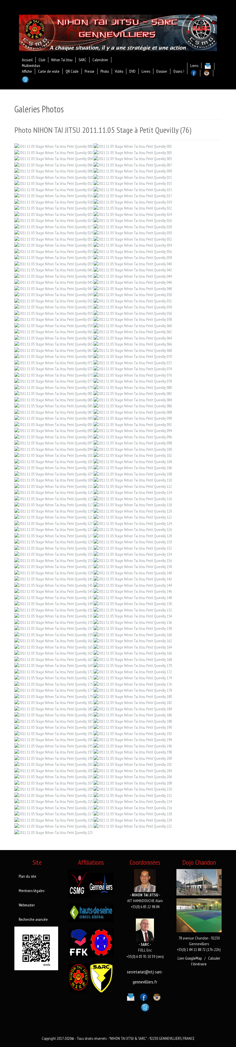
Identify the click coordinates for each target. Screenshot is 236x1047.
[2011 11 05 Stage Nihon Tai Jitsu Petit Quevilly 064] (133, 337)
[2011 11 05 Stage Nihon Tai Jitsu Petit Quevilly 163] (53, 646)
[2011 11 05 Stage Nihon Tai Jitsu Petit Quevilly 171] (53, 671)
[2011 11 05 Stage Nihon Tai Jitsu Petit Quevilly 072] (133, 362)
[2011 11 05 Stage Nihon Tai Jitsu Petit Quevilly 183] (53, 708)
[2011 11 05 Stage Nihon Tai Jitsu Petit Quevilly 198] (133, 751)
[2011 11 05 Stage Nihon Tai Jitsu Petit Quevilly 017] (133, 195)
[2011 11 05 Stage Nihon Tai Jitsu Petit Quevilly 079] (53, 387)
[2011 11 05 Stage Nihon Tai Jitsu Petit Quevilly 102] (133, 455)
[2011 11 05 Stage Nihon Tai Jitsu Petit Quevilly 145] (53, 591)
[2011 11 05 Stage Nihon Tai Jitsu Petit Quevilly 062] (133, 331)
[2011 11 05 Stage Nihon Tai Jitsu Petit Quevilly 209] (53, 788)
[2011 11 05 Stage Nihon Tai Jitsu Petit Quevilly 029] (53, 232)
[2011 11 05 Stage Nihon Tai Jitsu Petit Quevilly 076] (133, 374)
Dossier (161, 71)
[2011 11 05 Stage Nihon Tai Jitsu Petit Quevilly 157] (53, 628)
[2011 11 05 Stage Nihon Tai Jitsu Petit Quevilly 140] (133, 572)
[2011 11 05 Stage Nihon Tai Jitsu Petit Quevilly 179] (53, 696)
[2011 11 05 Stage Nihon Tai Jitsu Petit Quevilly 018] (53, 201)
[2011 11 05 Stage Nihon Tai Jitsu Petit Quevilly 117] (53, 504)
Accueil (27, 59)
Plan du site (27, 876)
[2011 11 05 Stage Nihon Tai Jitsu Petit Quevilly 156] (133, 621)
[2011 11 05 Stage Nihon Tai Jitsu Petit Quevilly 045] (53, 282)
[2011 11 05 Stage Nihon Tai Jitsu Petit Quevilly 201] (53, 764)
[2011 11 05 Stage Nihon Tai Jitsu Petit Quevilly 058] (133, 319)
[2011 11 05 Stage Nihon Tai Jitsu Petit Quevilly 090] (133, 418)
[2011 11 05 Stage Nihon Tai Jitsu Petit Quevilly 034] (133, 245)
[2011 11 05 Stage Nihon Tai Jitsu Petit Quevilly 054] (133, 306)
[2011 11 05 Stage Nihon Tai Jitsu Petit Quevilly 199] (53, 757)
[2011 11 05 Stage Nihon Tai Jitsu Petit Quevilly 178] (133, 690)
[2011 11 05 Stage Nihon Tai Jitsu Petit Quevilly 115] (53, 498)
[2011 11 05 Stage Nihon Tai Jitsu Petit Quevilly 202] (133, 764)
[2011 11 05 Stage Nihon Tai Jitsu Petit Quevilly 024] (133, 213)
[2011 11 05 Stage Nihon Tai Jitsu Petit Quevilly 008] (53, 170)
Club (42, 59)
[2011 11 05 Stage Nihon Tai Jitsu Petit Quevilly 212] (133, 794)
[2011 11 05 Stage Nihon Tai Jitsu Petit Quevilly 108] (133, 473)
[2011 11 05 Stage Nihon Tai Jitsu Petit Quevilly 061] (53, 331)
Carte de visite (49, 71)
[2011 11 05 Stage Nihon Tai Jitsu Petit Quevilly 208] (133, 782)
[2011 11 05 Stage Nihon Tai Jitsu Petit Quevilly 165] (53, 652)
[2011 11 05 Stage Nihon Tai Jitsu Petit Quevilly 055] (53, 312)
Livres (146, 71)
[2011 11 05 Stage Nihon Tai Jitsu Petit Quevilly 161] (53, 640)
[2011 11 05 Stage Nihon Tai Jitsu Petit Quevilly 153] (53, 615)
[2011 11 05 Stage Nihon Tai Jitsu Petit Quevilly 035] (53, 251)
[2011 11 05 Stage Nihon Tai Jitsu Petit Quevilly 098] (133, 442)
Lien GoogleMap (190, 958)
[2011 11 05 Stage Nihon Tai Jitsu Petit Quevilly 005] (133, 158)
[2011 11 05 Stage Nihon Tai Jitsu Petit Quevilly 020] (53, 207)
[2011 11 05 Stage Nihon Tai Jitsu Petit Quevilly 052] (133, 300)
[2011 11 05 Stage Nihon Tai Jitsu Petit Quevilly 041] (53, 269)
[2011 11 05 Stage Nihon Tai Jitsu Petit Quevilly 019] (133, 201)
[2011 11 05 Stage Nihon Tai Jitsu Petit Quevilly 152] (133, 609)
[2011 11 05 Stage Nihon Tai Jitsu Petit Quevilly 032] (133, 238)
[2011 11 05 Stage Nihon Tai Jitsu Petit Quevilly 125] (53, 529)
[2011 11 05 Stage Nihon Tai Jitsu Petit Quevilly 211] (53, 794)
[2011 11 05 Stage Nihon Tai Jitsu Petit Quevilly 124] (133, 523)
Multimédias (31, 65)
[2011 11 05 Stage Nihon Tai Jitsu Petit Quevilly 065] (53, 343)
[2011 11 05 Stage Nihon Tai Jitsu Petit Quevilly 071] (53, 362)
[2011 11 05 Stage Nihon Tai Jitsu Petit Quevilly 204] (133, 770)
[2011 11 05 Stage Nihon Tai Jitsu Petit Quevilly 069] (53, 356)
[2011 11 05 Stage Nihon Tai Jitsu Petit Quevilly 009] (133, 170)
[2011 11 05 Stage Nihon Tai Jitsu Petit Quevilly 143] (53, 584)
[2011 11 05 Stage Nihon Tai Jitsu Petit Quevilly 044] (133, 275)
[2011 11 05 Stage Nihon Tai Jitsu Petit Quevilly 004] (53, 158)
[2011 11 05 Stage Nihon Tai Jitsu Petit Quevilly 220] (133, 819)
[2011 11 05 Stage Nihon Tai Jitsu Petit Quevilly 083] (53, 399)
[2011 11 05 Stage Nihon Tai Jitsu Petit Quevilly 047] (53, 288)
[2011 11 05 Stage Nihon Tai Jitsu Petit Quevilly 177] (53, 690)
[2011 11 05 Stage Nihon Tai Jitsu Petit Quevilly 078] (133, 380)
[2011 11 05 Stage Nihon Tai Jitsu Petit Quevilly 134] (133, 554)
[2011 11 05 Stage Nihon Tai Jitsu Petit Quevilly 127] (53, 535)
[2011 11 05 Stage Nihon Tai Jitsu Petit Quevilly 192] (133, 733)
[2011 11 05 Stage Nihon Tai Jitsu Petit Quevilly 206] (133, 776)
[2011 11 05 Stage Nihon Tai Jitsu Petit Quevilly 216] (133, 807)
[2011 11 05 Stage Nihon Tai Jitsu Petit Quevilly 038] (133, 257)
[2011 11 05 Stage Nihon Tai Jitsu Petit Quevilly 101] (53, 455)
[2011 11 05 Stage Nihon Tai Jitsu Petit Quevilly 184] (133, 708)
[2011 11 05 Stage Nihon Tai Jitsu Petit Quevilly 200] (133, 757)
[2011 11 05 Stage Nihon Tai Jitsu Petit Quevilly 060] (133, 325)
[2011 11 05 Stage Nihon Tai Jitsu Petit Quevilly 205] (53, 776)
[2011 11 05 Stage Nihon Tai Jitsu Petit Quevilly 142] (133, 578)
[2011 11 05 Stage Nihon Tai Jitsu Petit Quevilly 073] (53, 368)
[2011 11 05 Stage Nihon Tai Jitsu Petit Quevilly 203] (53, 770)
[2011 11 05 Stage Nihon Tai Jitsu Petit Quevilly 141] (53, 578)
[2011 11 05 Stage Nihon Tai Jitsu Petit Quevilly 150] (133, 603)
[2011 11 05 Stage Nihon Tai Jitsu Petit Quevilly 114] (133, 492)
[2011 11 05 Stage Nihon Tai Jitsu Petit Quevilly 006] (53, 164)
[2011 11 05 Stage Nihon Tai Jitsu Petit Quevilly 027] (53, 226)
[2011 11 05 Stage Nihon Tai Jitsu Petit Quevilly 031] (53, 238)
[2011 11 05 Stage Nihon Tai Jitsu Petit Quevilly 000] (53, 146)
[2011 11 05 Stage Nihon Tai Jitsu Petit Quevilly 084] (133, 399)
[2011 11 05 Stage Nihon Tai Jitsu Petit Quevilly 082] (133, 393)
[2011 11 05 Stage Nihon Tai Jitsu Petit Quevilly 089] (53, 418)
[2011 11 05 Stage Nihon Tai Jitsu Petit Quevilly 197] (53, 751)
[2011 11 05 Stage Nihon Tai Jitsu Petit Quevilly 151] (53, 609)
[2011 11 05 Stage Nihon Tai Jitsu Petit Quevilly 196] (133, 745)
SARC (82, 59)
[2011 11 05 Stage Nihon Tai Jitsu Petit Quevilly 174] (133, 677)
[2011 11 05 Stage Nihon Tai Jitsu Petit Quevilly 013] (133, 183)
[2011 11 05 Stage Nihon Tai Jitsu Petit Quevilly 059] (53, 325)
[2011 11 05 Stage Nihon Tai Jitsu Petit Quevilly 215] (53, 807)
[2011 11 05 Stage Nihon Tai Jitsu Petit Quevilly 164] (133, 646)
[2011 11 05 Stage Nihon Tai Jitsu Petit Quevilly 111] (53, 485)
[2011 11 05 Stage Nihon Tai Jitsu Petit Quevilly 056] (133, 312)
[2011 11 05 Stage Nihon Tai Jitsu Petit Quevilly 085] (53, 405)
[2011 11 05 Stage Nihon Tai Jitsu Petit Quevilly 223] (53, 832)
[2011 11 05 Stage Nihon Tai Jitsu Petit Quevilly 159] (53, 634)
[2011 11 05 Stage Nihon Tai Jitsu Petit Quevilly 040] (133, 263)
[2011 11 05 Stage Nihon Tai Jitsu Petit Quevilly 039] (53, 263)
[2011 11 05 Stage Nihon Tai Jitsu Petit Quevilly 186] (133, 714)
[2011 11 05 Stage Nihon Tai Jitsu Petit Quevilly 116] (133, 498)
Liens (194, 65)
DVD (132, 71)
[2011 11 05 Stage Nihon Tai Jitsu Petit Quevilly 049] (53, 294)
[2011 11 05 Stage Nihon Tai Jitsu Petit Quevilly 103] (53, 461)
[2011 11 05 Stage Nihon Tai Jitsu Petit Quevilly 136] (133, 560)
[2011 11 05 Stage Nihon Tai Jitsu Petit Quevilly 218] (133, 813)
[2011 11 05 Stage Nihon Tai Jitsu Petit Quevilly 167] (53, 658)
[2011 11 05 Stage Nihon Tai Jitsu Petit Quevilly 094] (133, 430)
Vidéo (119, 71)
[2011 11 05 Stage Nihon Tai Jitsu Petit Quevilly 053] (53, 306)
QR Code (72, 71)
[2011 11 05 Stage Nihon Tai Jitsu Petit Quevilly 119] (53, 510)
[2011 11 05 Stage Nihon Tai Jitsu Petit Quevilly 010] (53, 176)
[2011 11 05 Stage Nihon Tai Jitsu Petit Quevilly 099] (53, 448)
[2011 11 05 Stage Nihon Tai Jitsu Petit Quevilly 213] (53, 801)
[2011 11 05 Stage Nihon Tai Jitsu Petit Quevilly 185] (53, 714)
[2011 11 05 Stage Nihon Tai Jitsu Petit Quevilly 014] (53, 189)
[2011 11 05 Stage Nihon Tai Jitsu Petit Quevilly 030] (133, 232)
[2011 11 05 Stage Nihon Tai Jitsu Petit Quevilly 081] (53, 393)
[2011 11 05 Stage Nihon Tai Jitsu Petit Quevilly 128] (133, 535)
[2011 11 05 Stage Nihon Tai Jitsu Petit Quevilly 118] (133, 504)
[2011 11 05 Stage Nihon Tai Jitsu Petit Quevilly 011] (133, 176)
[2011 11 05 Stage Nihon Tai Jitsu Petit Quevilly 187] (53, 720)
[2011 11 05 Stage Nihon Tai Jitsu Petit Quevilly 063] (53, 337)
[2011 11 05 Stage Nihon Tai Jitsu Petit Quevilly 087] (53, 411)
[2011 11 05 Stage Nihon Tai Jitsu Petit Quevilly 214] (133, 801)
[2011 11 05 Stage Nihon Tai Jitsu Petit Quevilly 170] (133, 665)
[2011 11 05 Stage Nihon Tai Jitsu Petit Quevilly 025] (53, 220)
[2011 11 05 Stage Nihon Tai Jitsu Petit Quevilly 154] (133, 615)
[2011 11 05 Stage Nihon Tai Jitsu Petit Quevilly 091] (53, 424)
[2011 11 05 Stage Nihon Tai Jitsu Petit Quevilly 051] (53, 300)
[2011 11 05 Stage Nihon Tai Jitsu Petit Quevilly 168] (133, 658)
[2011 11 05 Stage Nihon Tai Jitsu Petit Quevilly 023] (53, 213)
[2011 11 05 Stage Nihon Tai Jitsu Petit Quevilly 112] (133, 485)
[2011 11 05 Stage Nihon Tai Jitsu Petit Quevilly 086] (133, 405)
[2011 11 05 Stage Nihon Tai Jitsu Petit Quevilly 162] (133, 640)
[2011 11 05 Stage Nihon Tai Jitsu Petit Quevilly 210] (133, 788)
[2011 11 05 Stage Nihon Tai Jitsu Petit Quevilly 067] (53, 349)
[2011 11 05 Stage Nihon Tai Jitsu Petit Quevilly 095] (53, 436)
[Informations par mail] (130, 996)
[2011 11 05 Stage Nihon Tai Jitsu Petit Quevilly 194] (133, 739)
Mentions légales (31, 890)
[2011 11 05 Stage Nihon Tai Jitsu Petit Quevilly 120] (133, 510)
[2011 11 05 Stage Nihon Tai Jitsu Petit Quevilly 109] (53, 479)
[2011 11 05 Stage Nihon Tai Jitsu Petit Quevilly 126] (133, 529)
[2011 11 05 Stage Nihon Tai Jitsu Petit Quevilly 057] (53, 319)
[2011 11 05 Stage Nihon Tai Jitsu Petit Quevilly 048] (133, 288)
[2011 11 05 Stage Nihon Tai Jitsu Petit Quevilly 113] (53, 492)
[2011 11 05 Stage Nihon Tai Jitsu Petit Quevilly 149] (53, 603)
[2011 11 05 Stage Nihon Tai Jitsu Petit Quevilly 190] (133, 727)
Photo (104, 71)
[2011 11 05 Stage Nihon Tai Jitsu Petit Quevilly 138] (133, 566)
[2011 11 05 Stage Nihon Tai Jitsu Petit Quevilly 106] (133, 467)
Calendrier (100, 59)
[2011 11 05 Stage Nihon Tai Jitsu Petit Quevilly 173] (53, 677)
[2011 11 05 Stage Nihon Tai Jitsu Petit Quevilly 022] (133, 207)
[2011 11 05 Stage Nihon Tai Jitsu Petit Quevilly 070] (133, 356)
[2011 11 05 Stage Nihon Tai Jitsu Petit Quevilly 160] (133, 634)
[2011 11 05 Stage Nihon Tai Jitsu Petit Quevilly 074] (133, 368)
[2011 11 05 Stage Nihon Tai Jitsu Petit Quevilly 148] (133, 597)
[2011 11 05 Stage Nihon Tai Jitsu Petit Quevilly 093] (53, 430)
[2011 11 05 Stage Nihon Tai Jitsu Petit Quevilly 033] (53, 245)
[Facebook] (143, 996)
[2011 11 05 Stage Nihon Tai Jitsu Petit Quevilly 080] (133, 387)
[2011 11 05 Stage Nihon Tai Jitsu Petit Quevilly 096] (133, 436)
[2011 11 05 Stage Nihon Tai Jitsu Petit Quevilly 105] (53, 467)
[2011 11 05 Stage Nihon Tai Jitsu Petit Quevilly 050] (133, 294)
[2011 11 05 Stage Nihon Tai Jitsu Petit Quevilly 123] (53, 523)
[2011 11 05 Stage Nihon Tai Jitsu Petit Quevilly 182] (133, 702)
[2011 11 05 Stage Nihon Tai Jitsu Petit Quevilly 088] (133, 411)
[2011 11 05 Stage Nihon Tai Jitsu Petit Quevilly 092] (133, 424)
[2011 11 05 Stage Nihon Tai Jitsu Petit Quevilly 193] (53, 739)
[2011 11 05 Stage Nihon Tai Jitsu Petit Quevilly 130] (133, 541)
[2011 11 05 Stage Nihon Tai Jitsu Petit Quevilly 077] (53, 380)
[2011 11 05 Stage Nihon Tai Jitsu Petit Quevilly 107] (53, 473)
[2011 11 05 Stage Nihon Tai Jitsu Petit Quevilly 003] (133, 152)
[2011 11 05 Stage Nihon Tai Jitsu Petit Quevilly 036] (133, 251)
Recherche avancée (33, 919)
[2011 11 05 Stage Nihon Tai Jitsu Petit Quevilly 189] (53, 727)
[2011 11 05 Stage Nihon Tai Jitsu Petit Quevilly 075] (53, 374)
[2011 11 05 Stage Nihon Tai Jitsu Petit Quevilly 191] (53, 733)
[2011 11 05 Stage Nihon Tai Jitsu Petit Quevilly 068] (133, 349)
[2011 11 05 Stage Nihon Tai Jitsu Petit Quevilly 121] (53, 516)
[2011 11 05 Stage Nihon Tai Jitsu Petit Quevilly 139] (53, 572)
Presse (89, 71)
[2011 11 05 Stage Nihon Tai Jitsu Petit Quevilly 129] (53, 541)
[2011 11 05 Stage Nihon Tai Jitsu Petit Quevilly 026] (133, 220)
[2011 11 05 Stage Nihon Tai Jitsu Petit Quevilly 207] (53, 782)
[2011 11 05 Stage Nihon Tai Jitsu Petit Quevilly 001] (133, 146)
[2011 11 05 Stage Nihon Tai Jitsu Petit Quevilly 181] (53, 702)
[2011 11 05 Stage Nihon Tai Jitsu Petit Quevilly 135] (53, 560)
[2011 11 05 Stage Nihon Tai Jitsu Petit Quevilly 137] (53, 566)
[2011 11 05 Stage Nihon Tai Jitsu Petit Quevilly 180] (133, 696)
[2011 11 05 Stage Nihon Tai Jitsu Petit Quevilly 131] (53, 547)
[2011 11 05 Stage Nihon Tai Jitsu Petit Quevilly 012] (53, 183)
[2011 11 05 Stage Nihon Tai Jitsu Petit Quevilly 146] (133, 591)
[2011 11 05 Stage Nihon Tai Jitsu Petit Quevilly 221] (53, 826)
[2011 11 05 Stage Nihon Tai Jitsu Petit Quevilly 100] (133, 448)
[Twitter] (145, 1007)
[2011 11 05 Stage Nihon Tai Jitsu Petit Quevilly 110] (133, 479)
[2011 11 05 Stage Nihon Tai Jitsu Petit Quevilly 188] (133, 720)
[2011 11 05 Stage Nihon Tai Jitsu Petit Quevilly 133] (53, 554)
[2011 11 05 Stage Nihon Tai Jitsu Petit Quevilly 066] (133, 343)
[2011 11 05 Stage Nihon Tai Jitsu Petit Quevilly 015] (133, 189)
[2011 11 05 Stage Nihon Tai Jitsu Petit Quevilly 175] (53, 683)
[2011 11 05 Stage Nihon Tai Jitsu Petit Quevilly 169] (53, 665)
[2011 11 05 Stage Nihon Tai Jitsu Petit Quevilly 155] (53, 621)
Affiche (27, 71)
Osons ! (178, 71)
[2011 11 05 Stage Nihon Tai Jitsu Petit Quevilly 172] (133, 671)
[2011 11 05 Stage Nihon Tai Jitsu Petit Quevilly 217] (53, 813)
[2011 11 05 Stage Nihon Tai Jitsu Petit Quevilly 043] (53, 275)
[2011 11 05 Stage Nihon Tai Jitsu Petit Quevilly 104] (133, 461)
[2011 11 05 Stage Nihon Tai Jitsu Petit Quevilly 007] (133, 164)
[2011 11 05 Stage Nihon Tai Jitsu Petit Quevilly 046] (133, 282)
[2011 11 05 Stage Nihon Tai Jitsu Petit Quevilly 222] (133, 826)
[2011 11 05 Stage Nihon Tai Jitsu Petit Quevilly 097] (53, 442)
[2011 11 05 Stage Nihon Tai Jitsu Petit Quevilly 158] (133, 628)
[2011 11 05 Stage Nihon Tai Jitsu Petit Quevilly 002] (53, 152)
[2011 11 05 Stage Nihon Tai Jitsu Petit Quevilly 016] (53, 195)
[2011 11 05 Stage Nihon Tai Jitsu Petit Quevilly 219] (53, 819)
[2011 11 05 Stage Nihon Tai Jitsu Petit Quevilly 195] (53, 745)
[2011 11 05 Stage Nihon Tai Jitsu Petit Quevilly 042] (133, 269)
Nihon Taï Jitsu (62, 59)
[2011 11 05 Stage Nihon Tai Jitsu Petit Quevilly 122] (133, 516)
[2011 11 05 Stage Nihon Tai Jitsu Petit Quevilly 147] (53, 597)
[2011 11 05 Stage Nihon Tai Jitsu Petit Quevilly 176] (133, 683)
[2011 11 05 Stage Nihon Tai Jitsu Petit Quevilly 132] (133, 547)
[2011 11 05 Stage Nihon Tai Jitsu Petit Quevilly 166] (133, 652)
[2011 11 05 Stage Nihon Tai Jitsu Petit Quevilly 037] (53, 257)
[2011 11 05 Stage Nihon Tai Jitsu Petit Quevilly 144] (133, 584)
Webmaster (27, 905)
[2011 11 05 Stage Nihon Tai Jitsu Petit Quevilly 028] (133, 226)
